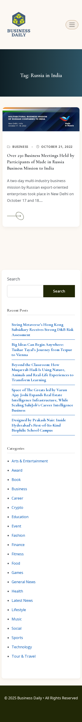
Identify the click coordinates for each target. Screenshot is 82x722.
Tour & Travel (24, 656)
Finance (18, 544)
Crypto (17, 507)
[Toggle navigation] (72, 24)
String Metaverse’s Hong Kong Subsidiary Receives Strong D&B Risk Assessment (43, 329)
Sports (17, 637)
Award (17, 470)
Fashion (18, 535)
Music (17, 619)
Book (16, 479)
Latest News (22, 600)
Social (16, 628)
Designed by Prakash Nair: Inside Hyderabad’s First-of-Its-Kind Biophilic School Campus (39, 425)
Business (20, 146)
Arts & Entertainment (30, 461)
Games (17, 572)
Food (16, 563)
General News (24, 581)
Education (20, 516)
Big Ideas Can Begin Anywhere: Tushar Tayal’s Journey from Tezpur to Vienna (42, 349)
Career (17, 498)
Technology (22, 646)
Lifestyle (19, 609)
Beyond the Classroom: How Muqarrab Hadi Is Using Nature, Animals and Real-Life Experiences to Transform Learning (43, 372)
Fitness (18, 553)
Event (16, 526)
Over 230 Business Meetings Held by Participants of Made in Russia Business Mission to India (40, 162)
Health (17, 591)
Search (13, 279)
